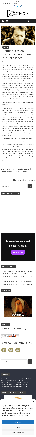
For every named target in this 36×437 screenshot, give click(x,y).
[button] (33, 402)
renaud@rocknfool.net (20, 386)
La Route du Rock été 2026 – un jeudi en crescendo (16, 4)
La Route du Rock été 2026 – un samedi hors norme (16, 274)
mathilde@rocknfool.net (21, 382)
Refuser (18, 427)
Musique (5, 47)
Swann (14, 61)
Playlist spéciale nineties (24, 180)
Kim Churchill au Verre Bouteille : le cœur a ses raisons (17, 271)
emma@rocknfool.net (19, 380)
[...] (28, 386)
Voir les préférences (18, 433)
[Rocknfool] (18, 13)
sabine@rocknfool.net (24, 379)
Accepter (18, 422)
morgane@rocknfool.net (22, 384)
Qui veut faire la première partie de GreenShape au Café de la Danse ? (16, 170)
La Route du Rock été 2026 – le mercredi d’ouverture (17, 284)
